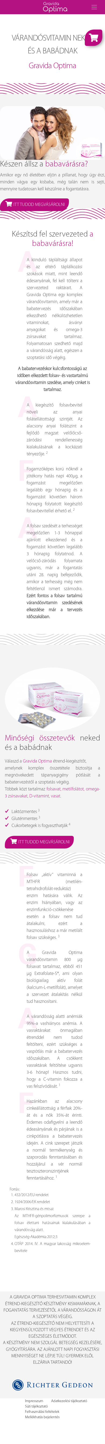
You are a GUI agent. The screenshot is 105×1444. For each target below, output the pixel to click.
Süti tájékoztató (36, 1407)
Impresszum (34, 1401)
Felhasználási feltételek (42, 1412)
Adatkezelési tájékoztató (69, 1401)
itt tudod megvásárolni (39, 204)
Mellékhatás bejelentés (42, 1417)
